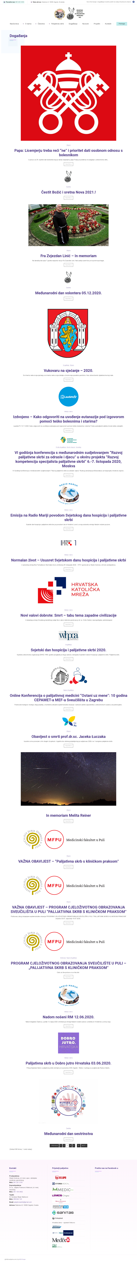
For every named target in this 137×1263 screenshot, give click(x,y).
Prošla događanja (61, 447)
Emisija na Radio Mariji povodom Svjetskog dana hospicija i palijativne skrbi (68, 518)
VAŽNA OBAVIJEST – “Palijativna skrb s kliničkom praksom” (68, 861)
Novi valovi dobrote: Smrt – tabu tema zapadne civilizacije (68, 615)
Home (5, 29)
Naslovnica (14, 23)
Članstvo (41, 23)
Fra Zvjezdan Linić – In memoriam (68, 256)
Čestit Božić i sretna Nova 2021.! (68, 192)
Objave (68, 145)
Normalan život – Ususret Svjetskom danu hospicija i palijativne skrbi (68, 560)
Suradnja (78, 447)
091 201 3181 (20, 2)
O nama (28, 23)
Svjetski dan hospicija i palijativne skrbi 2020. (68, 650)
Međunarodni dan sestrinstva (68, 1134)
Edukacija (63, 958)
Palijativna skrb (57, 23)
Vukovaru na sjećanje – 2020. (68, 370)
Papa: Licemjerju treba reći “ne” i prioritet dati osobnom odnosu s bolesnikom (68, 153)
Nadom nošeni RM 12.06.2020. (68, 1017)
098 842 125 (17, 1199)
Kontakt (108, 23)
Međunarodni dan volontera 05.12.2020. (68, 293)
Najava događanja (68, 690)
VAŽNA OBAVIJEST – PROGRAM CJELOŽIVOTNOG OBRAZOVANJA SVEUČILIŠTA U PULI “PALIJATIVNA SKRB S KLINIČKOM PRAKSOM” (68, 910)
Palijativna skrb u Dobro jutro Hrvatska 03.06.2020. (68, 1063)
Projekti (97, 23)
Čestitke (68, 187)
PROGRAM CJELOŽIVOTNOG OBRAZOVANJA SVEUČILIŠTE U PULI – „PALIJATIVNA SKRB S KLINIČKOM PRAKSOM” (68, 966)
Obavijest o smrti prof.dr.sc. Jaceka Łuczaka (69, 736)
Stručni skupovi (71, 447)
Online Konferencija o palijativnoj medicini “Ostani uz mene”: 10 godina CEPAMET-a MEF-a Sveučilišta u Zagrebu (68, 698)
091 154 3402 (18, 1192)
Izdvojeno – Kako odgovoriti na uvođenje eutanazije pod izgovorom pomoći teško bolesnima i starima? (68, 419)
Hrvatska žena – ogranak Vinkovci (63, 1223)
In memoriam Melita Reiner (68, 815)
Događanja (73, 23)
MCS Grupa (22, 1259)
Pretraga (122, 24)
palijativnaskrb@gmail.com (23, 1202)
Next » (84, 1146)
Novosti (85, 23)
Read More (68, 164)
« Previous (54, 1146)
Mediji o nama (68, 411)
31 (78, 1146)
